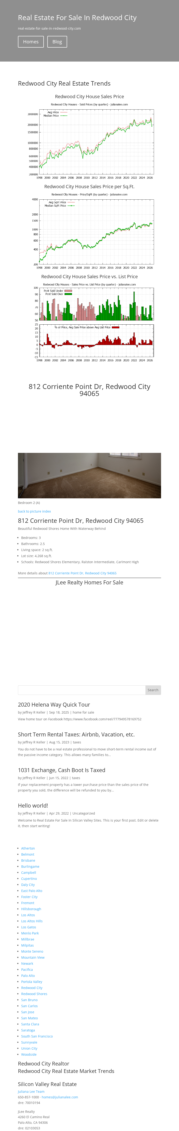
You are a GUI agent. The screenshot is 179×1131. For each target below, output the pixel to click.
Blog (57, 41)
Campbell (28, 872)
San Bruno (29, 1000)
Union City (29, 1048)
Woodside (29, 1054)
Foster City (29, 897)
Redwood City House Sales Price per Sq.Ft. (89, 186)
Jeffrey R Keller (34, 712)
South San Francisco (37, 1036)
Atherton (28, 848)
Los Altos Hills (32, 921)
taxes (77, 742)
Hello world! (33, 805)
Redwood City (31, 987)
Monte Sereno (32, 951)
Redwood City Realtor (43, 1063)
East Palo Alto (31, 890)
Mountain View (33, 957)
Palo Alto (28, 975)
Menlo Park (30, 933)
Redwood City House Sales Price (89, 96)
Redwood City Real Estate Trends (64, 83)
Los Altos (28, 915)
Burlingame (30, 866)
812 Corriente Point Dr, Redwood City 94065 (82, 573)
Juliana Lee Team (31, 1091)
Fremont (27, 903)
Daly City (28, 884)
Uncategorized (83, 813)
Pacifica (27, 969)
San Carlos (29, 1006)
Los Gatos (28, 927)
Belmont (27, 854)
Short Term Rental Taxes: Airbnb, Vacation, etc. (76, 734)
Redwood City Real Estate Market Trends (66, 1070)
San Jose (27, 1012)
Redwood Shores (34, 994)
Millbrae (27, 939)
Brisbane (28, 860)
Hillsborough (31, 909)
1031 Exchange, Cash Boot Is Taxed (61, 770)
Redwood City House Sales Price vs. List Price (89, 276)
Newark (27, 963)
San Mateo (29, 1018)
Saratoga (28, 1030)
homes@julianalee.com (60, 1097)
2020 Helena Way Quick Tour (54, 704)
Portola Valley (31, 981)
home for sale (83, 712)
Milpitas (27, 945)
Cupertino (29, 878)
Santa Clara (30, 1024)
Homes (31, 41)
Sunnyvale (29, 1042)
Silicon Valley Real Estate (47, 1083)
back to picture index (34, 511)
